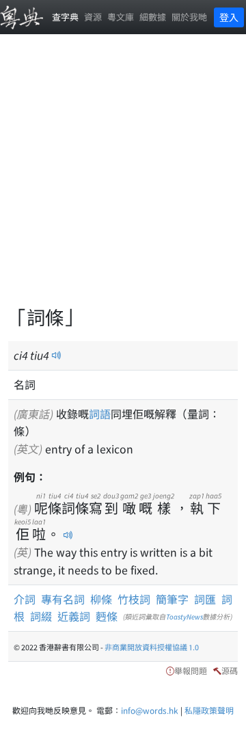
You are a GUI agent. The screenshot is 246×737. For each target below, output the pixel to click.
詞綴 (41, 616)
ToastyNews (184, 616)
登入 (228, 17)
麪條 (107, 616)
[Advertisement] (123, 178)
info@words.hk (149, 710)
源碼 (229, 670)
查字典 (65, 16)
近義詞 (73, 616)
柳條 (101, 599)
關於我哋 (189, 16)
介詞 (25, 599)
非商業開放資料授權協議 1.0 (152, 646)
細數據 (152, 16)
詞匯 (205, 599)
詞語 (100, 413)
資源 (93, 16)
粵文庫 (120, 16)
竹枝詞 (134, 599)
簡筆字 (172, 599)
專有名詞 (63, 599)
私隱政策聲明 (209, 710)
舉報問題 (190, 670)
